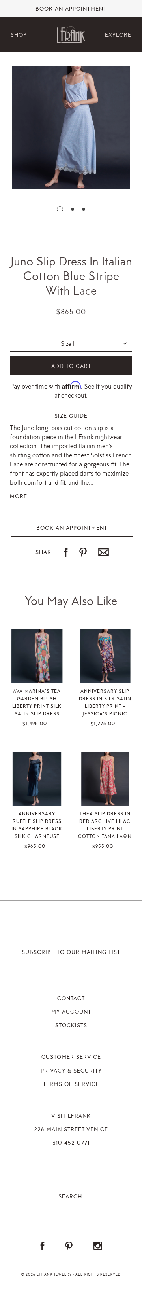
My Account (71, 1012)
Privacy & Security (71, 1071)
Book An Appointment (71, 9)
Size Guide (71, 416)
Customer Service (71, 1057)
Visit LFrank (71, 1116)
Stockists (71, 1025)
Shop (19, 35)
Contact (71, 998)
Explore (118, 35)
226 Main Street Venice (71, 1129)
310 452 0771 (71, 1143)
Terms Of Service (71, 1084)
